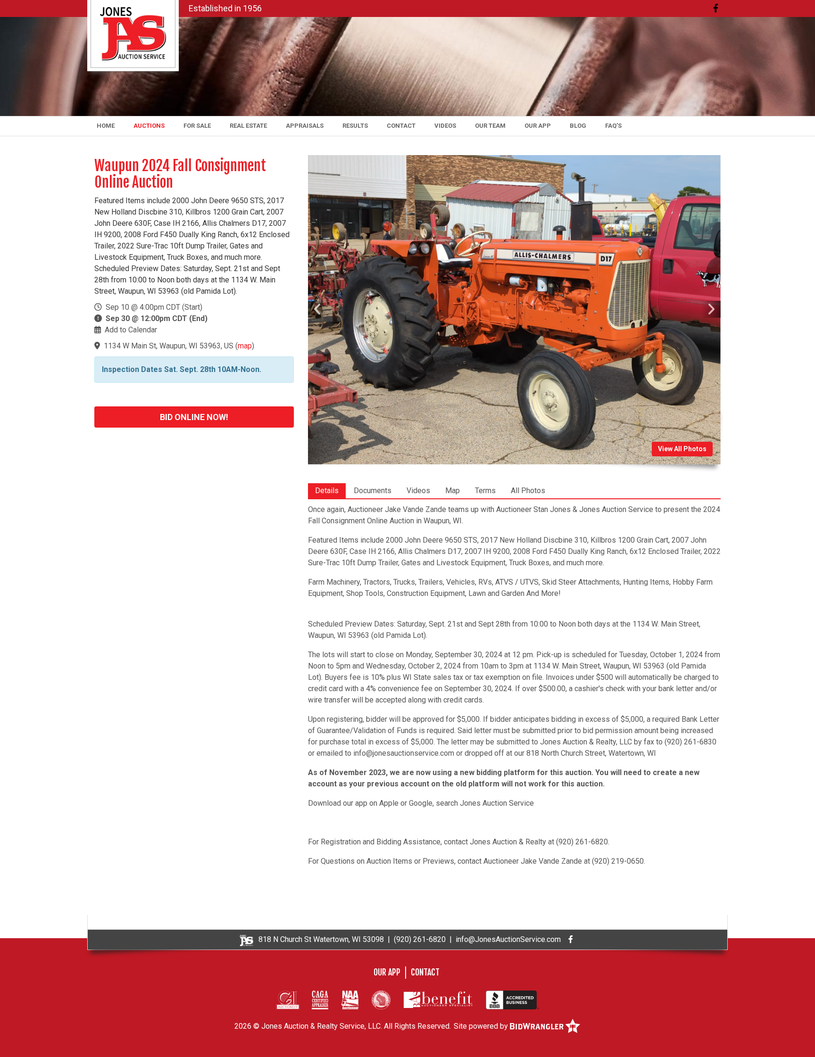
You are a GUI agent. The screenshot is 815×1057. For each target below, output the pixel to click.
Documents (372, 490)
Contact (401, 125)
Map (452, 490)
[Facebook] (715, 8)
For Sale (197, 125)
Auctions (149, 125)
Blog (578, 125)
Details (327, 490)
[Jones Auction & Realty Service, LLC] (133, 33)
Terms (485, 490)
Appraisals (305, 125)
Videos (445, 125)
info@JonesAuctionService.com (508, 939)
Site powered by (482, 1026)
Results (355, 125)
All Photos (528, 490)
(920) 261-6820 (420, 939)
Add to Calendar (131, 329)
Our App (537, 125)
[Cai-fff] (288, 999)
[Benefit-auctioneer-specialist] (438, 999)
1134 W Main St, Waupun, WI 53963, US (168, 345)
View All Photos (682, 449)
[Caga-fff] (320, 999)
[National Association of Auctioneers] (350, 999)
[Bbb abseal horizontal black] (512, 999)
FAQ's (613, 125)
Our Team (490, 125)
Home (106, 125)
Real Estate (248, 125)
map (245, 345)
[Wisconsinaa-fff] (381, 999)
